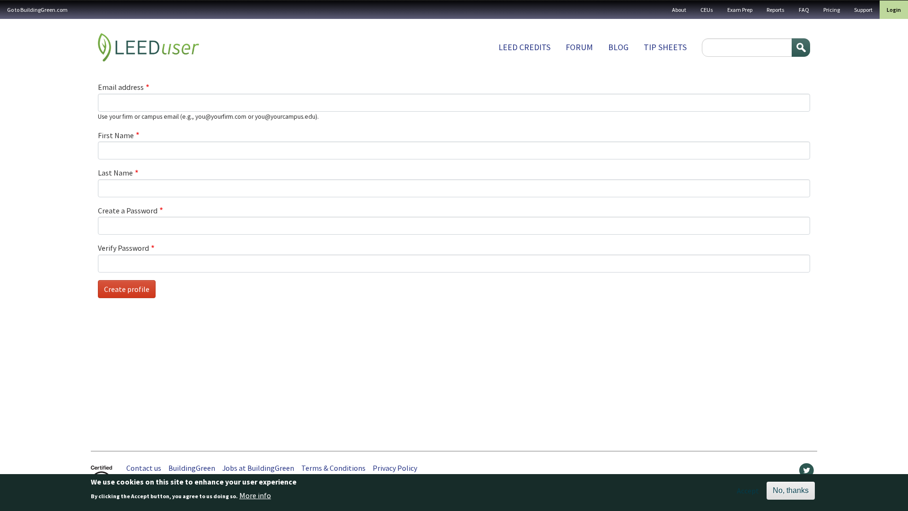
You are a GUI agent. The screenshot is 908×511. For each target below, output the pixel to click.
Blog (618, 47)
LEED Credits (524, 47)
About (679, 9)
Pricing (831, 9)
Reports (776, 9)
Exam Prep (739, 9)
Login (894, 9)
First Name (116, 135)
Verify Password (123, 248)
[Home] (148, 47)
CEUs (706, 9)
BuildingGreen (191, 468)
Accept (748, 490)
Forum (579, 47)
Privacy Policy (395, 468)
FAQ (804, 9)
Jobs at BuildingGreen (258, 468)
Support (863, 9)
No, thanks (791, 490)
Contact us (143, 468)
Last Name (115, 172)
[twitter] (806, 472)
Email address (121, 87)
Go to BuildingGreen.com (37, 9)
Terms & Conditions (333, 468)
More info (255, 495)
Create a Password (127, 210)
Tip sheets (665, 47)
